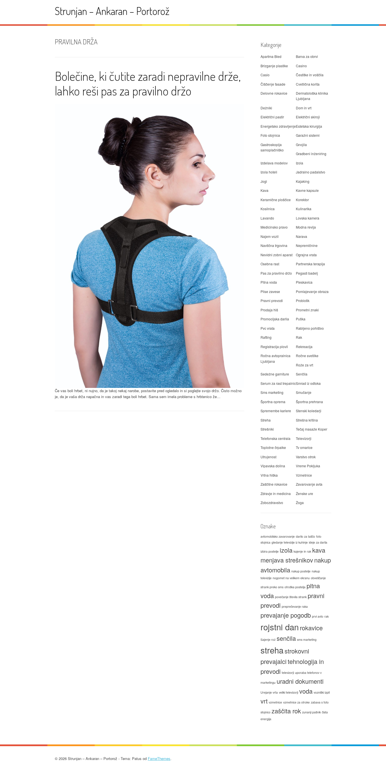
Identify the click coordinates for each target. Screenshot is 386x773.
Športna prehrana (309, 401)
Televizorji (303, 438)
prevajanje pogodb (286, 615)
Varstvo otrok (306, 456)
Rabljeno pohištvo (310, 328)
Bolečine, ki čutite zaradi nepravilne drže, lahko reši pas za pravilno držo (148, 83)
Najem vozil (270, 236)
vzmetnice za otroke (296, 702)
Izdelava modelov (274, 162)
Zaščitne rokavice (274, 484)
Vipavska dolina (273, 465)
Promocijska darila (275, 318)
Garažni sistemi (308, 135)
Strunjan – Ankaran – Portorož (112, 11)
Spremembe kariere (276, 410)
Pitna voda (269, 282)
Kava (264, 190)
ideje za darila (318, 542)
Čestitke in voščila (310, 74)
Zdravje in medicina (276, 493)
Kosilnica (268, 208)
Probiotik (302, 300)
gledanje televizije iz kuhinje (290, 542)
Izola (299, 162)
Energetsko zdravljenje (278, 126)
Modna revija (306, 227)
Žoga (300, 502)
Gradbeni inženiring (311, 153)
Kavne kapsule (307, 190)
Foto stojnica (270, 135)
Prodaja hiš (269, 309)
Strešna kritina (307, 420)
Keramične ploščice (276, 199)
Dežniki (266, 107)
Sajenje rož (268, 639)
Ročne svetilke (307, 355)
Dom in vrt (303, 107)
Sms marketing (272, 392)
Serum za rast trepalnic (278, 383)
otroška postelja (295, 587)
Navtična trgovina (274, 245)
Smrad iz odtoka (308, 383)
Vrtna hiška (269, 475)
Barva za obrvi (307, 56)
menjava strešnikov (287, 559)
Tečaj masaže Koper (311, 429)
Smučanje (303, 392)
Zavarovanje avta (309, 484)
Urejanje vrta (269, 692)
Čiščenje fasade (273, 84)
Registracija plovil (274, 346)
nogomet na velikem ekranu (291, 578)
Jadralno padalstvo (310, 172)
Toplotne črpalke (273, 447)
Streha (266, 420)
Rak (299, 337)
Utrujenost (268, 456)
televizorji (288, 672)
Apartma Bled (271, 56)
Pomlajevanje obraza (312, 291)
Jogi (264, 181)
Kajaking (302, 181)
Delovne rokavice (274, 93)
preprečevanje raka (295, 606)
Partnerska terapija (310, 263)
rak (326, 616)
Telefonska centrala (275, 438)
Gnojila (301, 144)
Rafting (266, 337)
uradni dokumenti (300, 681)
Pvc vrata (268, 328)
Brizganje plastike (274, 65)
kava (318, 550)
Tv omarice (304, 447)
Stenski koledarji (308, 410)
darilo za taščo (305, 536)
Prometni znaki (307, 309)
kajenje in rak (302, 551)
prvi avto (317, 616)
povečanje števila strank (291, 597)
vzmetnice (275, 702)
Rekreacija (304, 346)
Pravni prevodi (272, 300)
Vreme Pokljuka (308, 465)
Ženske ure (304, 493)
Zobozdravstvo (272, 502)
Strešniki (267, 429)
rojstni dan (280, 627)
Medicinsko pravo (274, 227)
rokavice (311, 627)
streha (272, 650)
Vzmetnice (304, 475)
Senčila (301, 374)
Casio (265, 74)
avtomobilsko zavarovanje (278, 536)
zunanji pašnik (311, 712)
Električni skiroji (308, 116)
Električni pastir (272, 116)
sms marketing (306, 639)
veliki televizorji (288, 692)
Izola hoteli (269, 172)
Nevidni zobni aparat (276, 254)
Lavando (267, 218)
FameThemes (159, 758)
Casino (301, 65)
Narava (301, 236)
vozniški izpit (322, 692)
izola (286, 550)
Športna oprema (273, 401)
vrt (264, 700)
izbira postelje (270, 551)
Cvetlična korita (308, 84)
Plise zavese (270, 291)
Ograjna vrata (306, 254)
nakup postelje (301, 571)
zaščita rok (286, 710)
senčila (286, 638)
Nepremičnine (307, 245)
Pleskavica (304, 282)
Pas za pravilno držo (276, 273)
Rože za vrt (304, 364)
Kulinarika (303, 208)
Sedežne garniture (275, 374)
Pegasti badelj (307, 273)
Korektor (302, 199)
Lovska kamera (307, 218)
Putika (300, 318)
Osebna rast (270, 263)
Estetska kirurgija (309, 126)
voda (306, 691)
